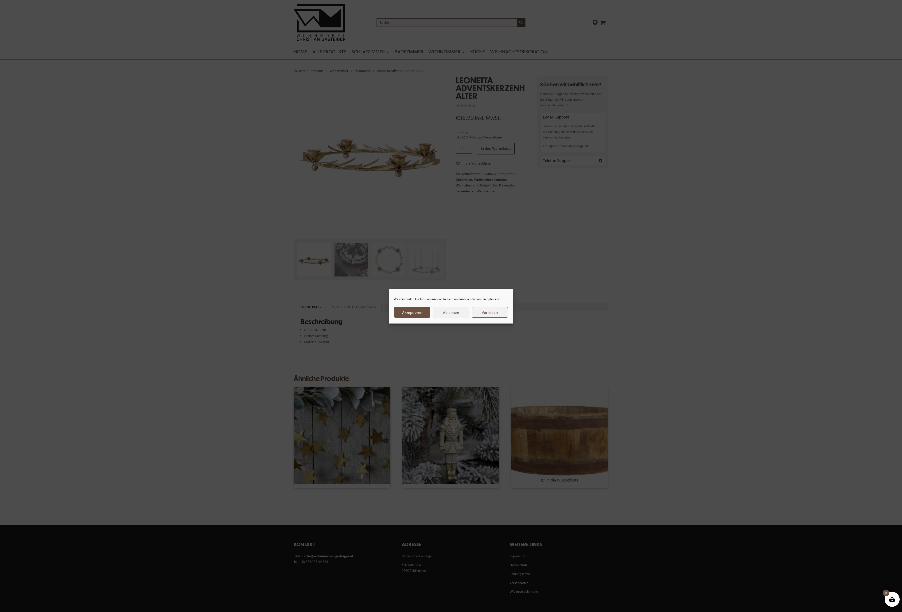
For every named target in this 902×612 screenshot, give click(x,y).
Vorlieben (490, 312)
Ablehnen (451, 312)
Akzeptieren (412, 312)
